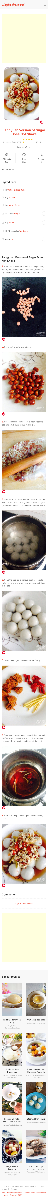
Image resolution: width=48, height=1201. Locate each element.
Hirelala (5, 1195)
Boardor (13, 1195)
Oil (12, 239)
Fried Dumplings (36, 1166)
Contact (13, 1189)
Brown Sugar (14, 205)
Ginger (17, 213)
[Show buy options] (44, 213)
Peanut (12, 197)
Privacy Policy (30, 1186)
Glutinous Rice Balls (16, 190)
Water (11, 222)
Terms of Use (41, 1193)
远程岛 (19, 1195)
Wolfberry (23, 231)
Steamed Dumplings (36, 1119)
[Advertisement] (24, 38)
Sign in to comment (24, 903)
